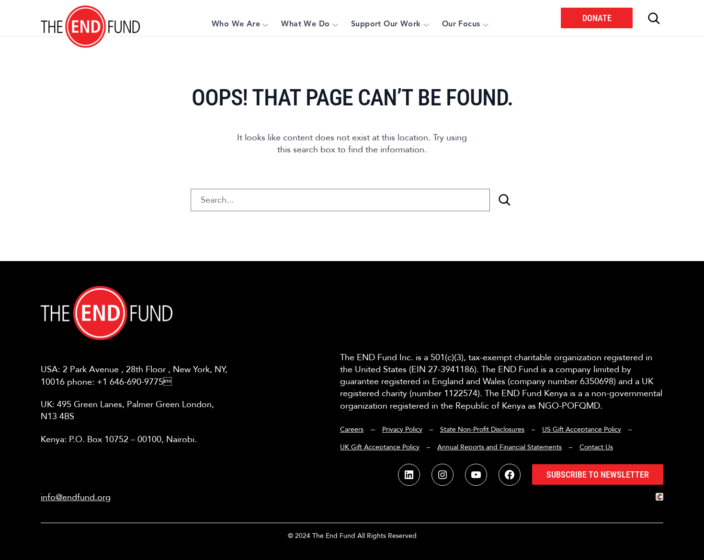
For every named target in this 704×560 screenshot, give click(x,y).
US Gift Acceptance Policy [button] (581, 429)
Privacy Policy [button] (402, 429)
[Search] (504, 200)
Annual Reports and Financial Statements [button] (499, 447)
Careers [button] (351, 429)
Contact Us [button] (596, 447)
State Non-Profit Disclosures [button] (482, 429)
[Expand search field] (653, 18)
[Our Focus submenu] (485, 24)
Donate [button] (597, 18)
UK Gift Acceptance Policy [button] (380, 447)
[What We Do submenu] (335, 24)
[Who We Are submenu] (265, 24)
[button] (91, 18)
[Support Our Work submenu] (426, 24)
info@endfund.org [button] (76, 497)
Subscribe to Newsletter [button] (597, 474)
